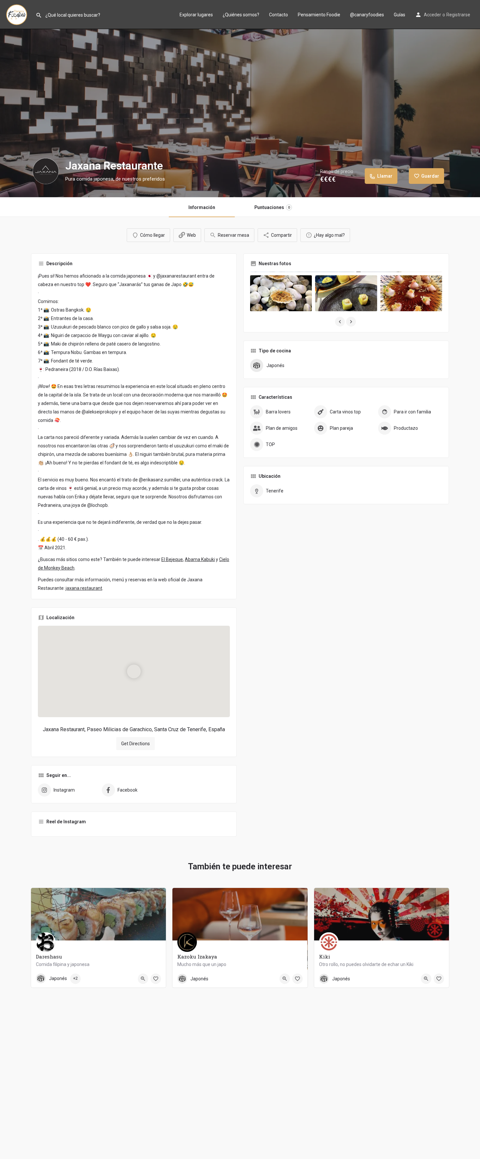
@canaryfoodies (367, 14)
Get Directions (135, 743)
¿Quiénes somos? (241, 14)
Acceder (432, 14)
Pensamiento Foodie (319, 14)
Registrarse (458, 14)
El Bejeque (172, 559)
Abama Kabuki (200, 559)
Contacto (278, 14)
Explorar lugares (196, 14)
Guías (399, 14)
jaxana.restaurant (84, 588)
